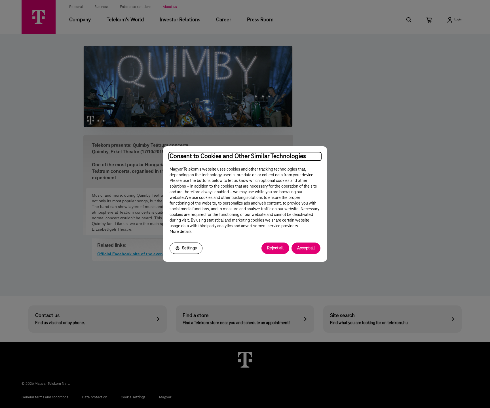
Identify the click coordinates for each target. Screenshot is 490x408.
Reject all (275, 248)
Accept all (306, 248)
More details (181, 232)
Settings (189, 248)
